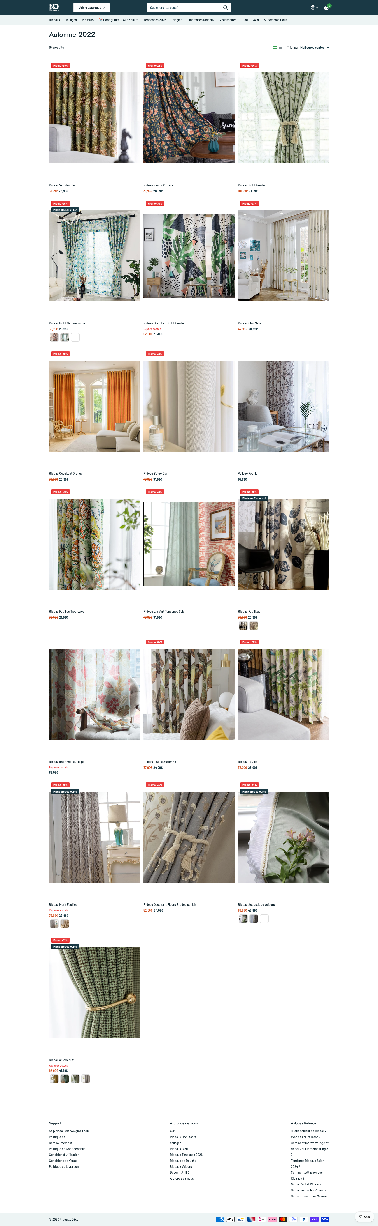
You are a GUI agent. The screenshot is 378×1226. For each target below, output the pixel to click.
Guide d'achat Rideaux (306, 1184)
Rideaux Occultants (183, 1137)
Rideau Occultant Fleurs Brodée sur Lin (170, 904)
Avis (256, 20)
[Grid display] (275, 47)
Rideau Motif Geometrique (67, 323)
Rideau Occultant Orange (66, 473)
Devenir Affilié (179, 1172)
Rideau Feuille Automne (160, 762)
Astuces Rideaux (303, 1123)
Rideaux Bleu (179, 1149)
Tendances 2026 (155, 20)
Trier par (293, 47)
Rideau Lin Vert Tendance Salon (165, 611)
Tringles (176, 20)
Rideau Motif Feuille (251, 185)
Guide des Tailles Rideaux (308, 1190)
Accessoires (228, 20)
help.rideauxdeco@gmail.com (69, 1131)
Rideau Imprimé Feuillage (66, 762)
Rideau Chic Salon (250, 323)
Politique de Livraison (64, 1166)
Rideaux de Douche (183, 1160)
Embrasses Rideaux (200, 20)
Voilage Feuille (247, 473)
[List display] (280, 47)
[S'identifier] (314, 7)
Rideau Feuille (247, 762)
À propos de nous (184, 1123)
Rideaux (54, 20)
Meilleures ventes (312, 47)
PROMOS (88, 20)
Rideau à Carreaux (61, 1060)
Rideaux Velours (181, 1166)
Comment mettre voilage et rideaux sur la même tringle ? (310, 1149)
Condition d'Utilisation (64, 1155)
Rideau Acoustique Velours (256, 904)
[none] (54, 337)
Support (55, 1123)
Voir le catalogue (90, 7)
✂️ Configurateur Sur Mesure (118, 20)
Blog (245, 20)
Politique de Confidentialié (67, 1149)
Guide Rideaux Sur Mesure (309, 1196)
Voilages (71, 20)
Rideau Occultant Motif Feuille (164, 323)
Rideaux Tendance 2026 (186, 1155)
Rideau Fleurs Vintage (158, 185)
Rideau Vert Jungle (62, 185)
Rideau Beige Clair (156, 473)
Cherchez (225, 7)
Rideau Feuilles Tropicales (66, 611)
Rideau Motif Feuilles (63, 904)
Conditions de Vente (63, 1160)
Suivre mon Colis (275, 20)
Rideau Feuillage (249, 611)
